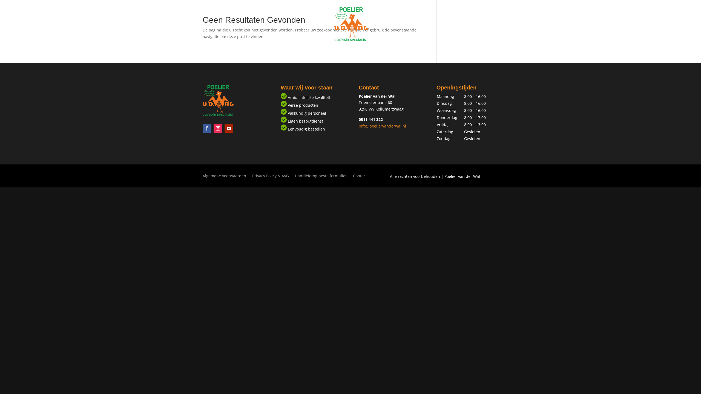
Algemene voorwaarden (224, 176)
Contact (386, 51)
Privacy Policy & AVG (270, 176)
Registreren (342, 51)
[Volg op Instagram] (218, 128)
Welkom (314, 51)
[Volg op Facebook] (207, 128)
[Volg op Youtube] (229, 128)
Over (366, 51)
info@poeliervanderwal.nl (382, 126)
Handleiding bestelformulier (321, 176)
